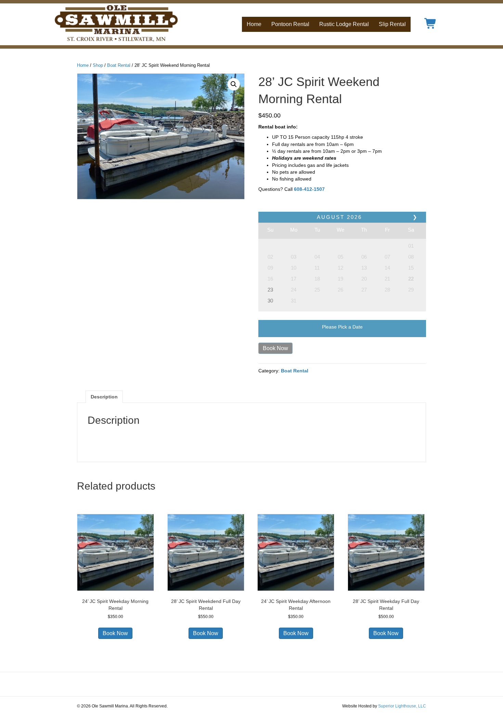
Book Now (275, 348)
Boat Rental (118, 65)
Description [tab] (104, 396)
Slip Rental (392, 24)
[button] (234, 84)
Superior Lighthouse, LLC (402, 706)
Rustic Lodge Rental (344, 24)
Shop (98, 65)
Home (254, 24)
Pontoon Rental (290, 24)
